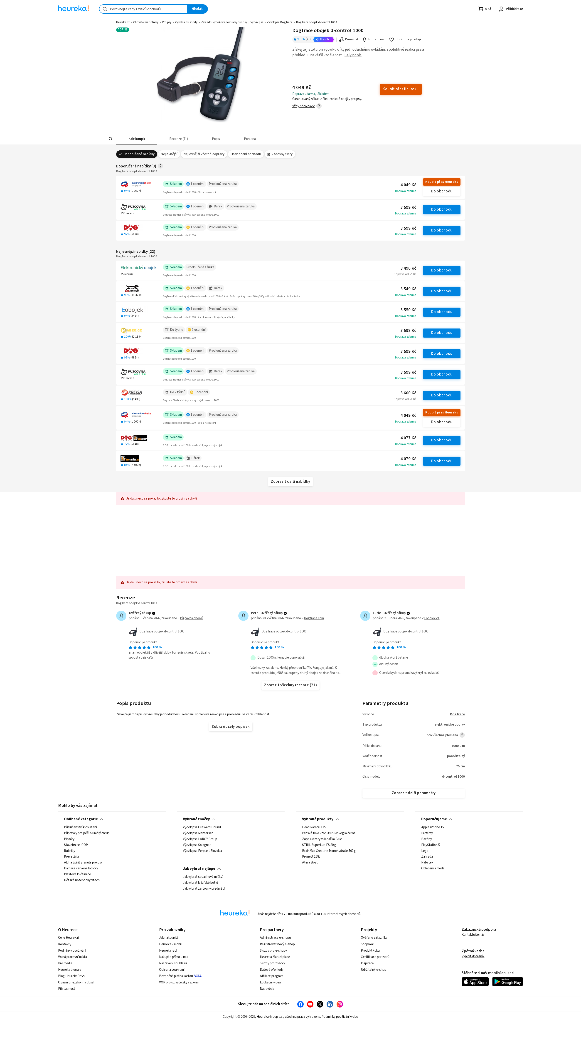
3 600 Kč (408, 393)
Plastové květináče (77, 874)
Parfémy (427, 833)
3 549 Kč (408, 289)
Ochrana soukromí (172, 969)
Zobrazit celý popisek (231, 726)
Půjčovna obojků (191, 618)
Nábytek (427, 862)
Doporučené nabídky (139, 154)
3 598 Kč (408, 331)
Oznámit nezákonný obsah (76, 982)
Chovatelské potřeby (145, 22)
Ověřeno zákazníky (374, 937)
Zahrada (427, 856)
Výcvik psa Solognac (197, 845)
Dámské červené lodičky (81, 868)
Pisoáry (69, 839)
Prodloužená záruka (223, 184)
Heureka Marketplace (275, 957)
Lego (424, 850)
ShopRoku (368, 944)
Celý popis (353, 55)
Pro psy (166, 22)
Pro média (65, 963)
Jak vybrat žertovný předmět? (204, 888)
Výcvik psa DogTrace (279, 22)
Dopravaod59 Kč (405, 274)
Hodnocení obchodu (246, 154)
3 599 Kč (408, 207)
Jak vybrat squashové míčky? (203, 877)
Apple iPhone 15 (432, 827)
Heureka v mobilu (171, 944)
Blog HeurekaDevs (71, 976)
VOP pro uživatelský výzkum (179, 982)
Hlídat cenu (376, 39)
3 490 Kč (408, 268)
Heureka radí (168, 950)
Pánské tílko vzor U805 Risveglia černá (328, 833)
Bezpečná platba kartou (176, 976)
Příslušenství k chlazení (80, 827)
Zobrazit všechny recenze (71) (290, 685)
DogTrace (457, 714)
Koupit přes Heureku (441, 181)
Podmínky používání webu (340, 1016)
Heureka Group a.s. (270, 1016)
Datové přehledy (271, 969)
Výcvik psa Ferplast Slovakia (202, 850)
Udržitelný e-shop (373, 969)
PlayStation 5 (430, 845)
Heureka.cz (123, 22)
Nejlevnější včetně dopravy (203, 154)
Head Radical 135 (314, 827)
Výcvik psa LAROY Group (200, 839)
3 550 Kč (408, 310)
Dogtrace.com (314, 618)
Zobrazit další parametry (414, 793)
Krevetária (71, 856)
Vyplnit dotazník (473, 956)
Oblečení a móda (432, 868)
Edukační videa (270, 982)
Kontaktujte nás (473, 934)
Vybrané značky (196, 819)
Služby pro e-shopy (273, 950)
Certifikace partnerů (375, 957)
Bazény (426, 839)
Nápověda (267, 988)
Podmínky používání (72, 950)
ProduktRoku (370, 950)
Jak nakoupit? (168, 937)
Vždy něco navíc (303, 106)
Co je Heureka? (68, 937)
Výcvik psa (257, 22)
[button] (136, 139)
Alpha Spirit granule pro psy (83, 862)
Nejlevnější (169, 154)
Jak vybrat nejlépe (199, 868)
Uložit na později (408, 39)
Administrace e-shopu (275, 937)
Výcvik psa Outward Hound (202, 827)
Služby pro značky (272, 963)
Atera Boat (310, 862)
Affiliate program (271, 976)
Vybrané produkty (317, 819)
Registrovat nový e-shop (277, 944)
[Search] (111, 139)
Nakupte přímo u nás (173, 957)
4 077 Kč (408, 438)
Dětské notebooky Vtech (82, 880)
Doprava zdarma (405, 191)
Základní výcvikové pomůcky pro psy (224, 22)
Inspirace (367, 963)
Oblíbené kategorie (81, 819)
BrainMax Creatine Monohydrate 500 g (329, 850)
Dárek (218, 206)
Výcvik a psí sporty (186, 22)
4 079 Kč (408, 459)
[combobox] (143, 9)
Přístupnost (66, 988)
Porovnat (352, 39)
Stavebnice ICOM (76, 845)
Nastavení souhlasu (173, 963)
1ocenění (197, 184)
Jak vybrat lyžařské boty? (200, 882)
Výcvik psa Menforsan (198, 833)
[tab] (136, 138)
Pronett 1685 (311, 856)
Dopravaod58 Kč (405, 399)
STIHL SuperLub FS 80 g (319, 845)
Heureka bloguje (69, 969)
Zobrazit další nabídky (290, 481)
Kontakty (64, 944)
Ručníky (69, 850)
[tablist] (257, 138)
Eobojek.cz (431, 618)
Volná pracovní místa (72, 957)
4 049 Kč (408, 185)
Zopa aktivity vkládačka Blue (322, 839)
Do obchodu (442, 191)
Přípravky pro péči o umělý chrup (87, 833)
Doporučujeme (434, 819)
